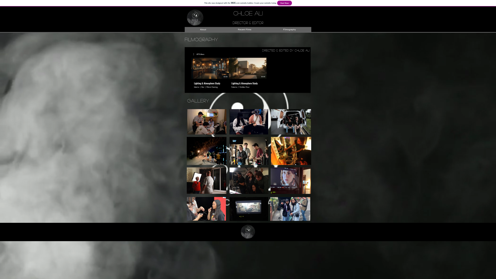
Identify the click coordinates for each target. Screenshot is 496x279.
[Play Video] (210, 68)
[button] (198, 54)
